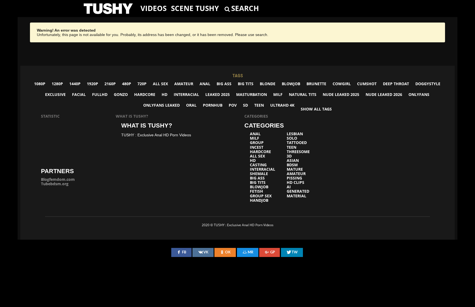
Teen (259, 105)
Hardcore (144, 94)
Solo (292, 138)
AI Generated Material (298, 191)
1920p (92, 83)
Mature (295, 169)
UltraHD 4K (282, 105)
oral (191, 105)
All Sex (160, 83)
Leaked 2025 (217, 94)
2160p (110, 83)
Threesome (298, 152)
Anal (205, 83)
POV (233, 105)
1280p (57, 83)
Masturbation (251, 94)
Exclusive (55, 94)
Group (257, 142)
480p (126, 83)
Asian (293, 160)
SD (245, 105)
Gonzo (121, 94)
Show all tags (316, 109)
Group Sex (261, 196)
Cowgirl (342, 83)
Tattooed (297, 142)
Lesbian (295, 134)
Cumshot (367, 83)
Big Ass (224, 83)
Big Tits (245, 83)
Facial (79, 94)
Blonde (267, 83)
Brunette (316, 83)
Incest (256, 147)
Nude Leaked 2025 (341, 94)
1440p (75, 83)
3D (289, 156)
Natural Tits (302, 94)
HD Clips (295, 182)
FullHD (99, 94)
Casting (258, 165)
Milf (278, 94)
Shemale (259, 174)
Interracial (186, 94)
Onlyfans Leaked (161, 105)
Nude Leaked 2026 (384, 94)
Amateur (183, 83)
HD (164, 94)
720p (142, 83)
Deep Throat (396, 83)
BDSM (292, 165)
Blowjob (291, 83)
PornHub (212, 105)
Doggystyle (427, 83)
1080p (39, 83)
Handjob (259, 200)
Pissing (294, 178)
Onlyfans (418, 94)
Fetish (256, 191)
